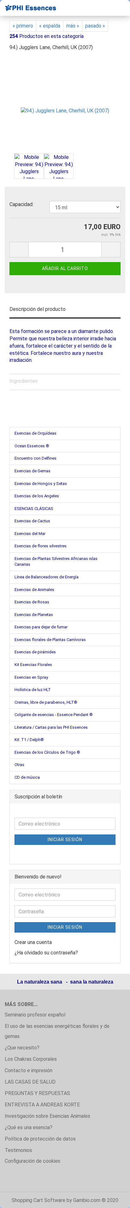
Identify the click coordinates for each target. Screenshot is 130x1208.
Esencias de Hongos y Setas (41, 483)
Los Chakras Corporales (31, 1059)
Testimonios (18, 1150)
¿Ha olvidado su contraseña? (46, 953)
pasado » (95, 26)
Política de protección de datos (40, 1139)
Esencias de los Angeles (37, 496)
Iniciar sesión (65, 839)
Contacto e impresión (28, 1070)
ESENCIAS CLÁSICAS (34, 508)
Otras (19, 764)
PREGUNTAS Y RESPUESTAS (37, 1093)
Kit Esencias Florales (33, 664)
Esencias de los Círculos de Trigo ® (47, 752)
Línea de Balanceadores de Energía (47, 577)
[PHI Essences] (28, 8)
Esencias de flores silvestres (41, 546)
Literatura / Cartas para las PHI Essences (51, 727)
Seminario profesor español (35, 1015)
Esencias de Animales (34, 589)
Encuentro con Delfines (35, 458)
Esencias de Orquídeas (35, 433)
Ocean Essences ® (32, 446)
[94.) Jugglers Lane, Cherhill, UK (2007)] (65, 104)
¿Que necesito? (22, 1048)
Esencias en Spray (31, 677)
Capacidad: (21, 204)
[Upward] (112, 1198)
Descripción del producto (37, 309)
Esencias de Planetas (34, 614)
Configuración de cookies (32, 1161)
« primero (23, 26)
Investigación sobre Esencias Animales (47, 1116)
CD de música (27, 777)
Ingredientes (23, 381)
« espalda (49, 26)
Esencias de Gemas (32, 471)
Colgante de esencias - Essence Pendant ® (54, 714)
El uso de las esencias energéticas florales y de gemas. (57, 1031)
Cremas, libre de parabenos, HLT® (46, 702)
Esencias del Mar (30, 533)
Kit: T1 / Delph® (29, 739)
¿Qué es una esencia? (28, 1127)
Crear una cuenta (33, 942)
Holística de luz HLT (33, 689)
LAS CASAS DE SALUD (30, 1082)
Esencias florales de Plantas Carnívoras (50, 639)
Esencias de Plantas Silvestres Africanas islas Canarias (56, 561)
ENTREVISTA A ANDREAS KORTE (42, 1105)
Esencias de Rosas (32, 602)
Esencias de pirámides (35, 652)
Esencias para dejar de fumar (41, 627)
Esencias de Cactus (32, 521)
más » (72, 26)
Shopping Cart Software (38, 1200)
